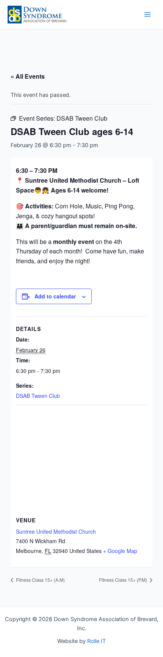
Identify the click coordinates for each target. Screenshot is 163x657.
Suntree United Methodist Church (56, 531)
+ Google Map (120, 550)
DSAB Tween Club (38, 395)
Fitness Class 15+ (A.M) (40, 579)
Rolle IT (96, 641)
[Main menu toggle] (147, 14)
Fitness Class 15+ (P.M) (123, 579)
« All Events (28, 76)
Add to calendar (55, 296)
